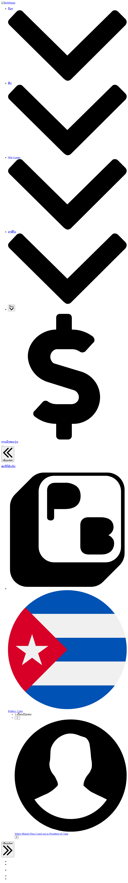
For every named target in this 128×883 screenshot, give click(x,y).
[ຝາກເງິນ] (64, 438)
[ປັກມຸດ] (16, 717)
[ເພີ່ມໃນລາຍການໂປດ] (18, 717)
